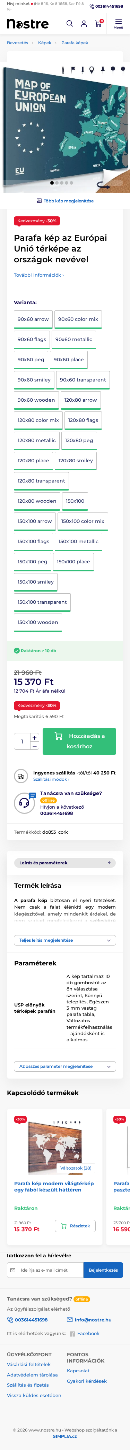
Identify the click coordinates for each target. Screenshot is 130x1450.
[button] (70, 23)
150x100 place (73, 561)
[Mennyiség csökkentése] (35, 745)
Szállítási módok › (51, 779)
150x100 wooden (38, 622)
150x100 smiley (36, 582)
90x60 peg (31, 359)
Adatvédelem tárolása (32, 1375)
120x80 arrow (80, 400)
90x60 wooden (36, 400)
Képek (44, 42)
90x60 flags (32, 339)
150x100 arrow (35, 521)
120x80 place (33, 460)
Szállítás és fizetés (28, 1385)
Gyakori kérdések (87, 1381)
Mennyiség (22, 741)
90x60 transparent (83, 380)
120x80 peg (79, 440)
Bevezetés (17, 42)
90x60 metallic (73, 339)
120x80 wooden (37, 501)
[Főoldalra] (28, 23)
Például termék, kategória (53, 61)
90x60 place (69, 359)
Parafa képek (74, 42)
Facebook (88, 1333)
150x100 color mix (82, 521)
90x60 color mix (78, 319)
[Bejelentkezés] (84, 23)
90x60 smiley (34, 380)
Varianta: (25, 302)
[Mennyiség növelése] (35, 737)
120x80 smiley (76, 460)
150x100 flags (33, 541)
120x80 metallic (37, 440)
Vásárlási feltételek (29, 1364)
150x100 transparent (42, 602)
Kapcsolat (78, 1370)
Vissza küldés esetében (34, 1395)
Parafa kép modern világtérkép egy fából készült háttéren (54, 1186)
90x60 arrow (33, 319)
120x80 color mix (38, 420)
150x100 (75, 501)
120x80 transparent (41, 481)
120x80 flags (83, 420)
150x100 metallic (78, 541)
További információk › (39, 275)
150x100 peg (32, 561)
